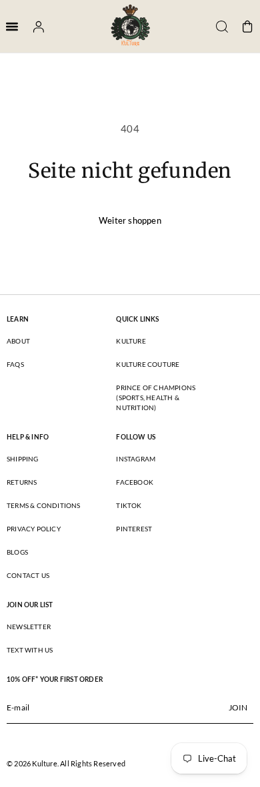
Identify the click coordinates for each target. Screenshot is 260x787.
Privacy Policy (34, 529)
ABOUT (18, 341)
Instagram (135, 459)
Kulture (130, 341)
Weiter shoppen (130, 220)
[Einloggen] (34, 26)
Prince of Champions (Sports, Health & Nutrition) (155, 397)
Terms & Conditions (44, 505)
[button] (217, 26)
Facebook (134, 482)
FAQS (15, 364)
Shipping (23, 459)
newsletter (29, 627)
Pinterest (134, 529)
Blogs (17, 552)
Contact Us (28, 575)
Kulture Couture (147, 364)
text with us (30, 650)
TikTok (128, 505)
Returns (22, 482)
